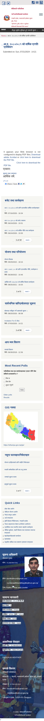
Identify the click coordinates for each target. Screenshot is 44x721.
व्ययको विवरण (9, 350)
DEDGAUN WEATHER (11, 657)
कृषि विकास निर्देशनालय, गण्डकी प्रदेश (16, 521)
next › (28, 240)
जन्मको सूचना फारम (10, 477)
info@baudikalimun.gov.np (17, 693)
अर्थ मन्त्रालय (9, 518)
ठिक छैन (8, 382)
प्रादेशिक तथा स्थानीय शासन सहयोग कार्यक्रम (19, 527)
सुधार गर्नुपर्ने (9, 385)
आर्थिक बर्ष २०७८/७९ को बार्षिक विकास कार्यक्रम (19, 282)
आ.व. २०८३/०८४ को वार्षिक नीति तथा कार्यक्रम (19, 230)
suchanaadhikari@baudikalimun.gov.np (22, 583)
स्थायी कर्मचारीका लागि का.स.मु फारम (16, 470)
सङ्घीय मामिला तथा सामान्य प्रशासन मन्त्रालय (19, 542)
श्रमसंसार (8, 539)
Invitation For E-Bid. (12, 321)
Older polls (8, 395)
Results (6, 397)
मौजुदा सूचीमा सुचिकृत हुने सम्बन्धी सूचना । (21, 30)
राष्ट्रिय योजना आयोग (11, 512)
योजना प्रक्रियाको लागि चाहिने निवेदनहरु (17, 462)
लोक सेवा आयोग (9, 509)
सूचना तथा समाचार (9, 173)
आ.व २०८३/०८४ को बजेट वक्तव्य (15, 220)
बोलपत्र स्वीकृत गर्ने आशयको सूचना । (16, 311)
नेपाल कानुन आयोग (10, 515)
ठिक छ (8, 378)
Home (3, 36)
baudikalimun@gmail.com (16, 578)
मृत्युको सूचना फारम (10, 484)
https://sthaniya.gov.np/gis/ (14, 445)
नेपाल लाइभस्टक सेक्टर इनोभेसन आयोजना (17, 524)
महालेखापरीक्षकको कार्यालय (13, 536)
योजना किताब (9, 259)
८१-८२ (5, 181)
